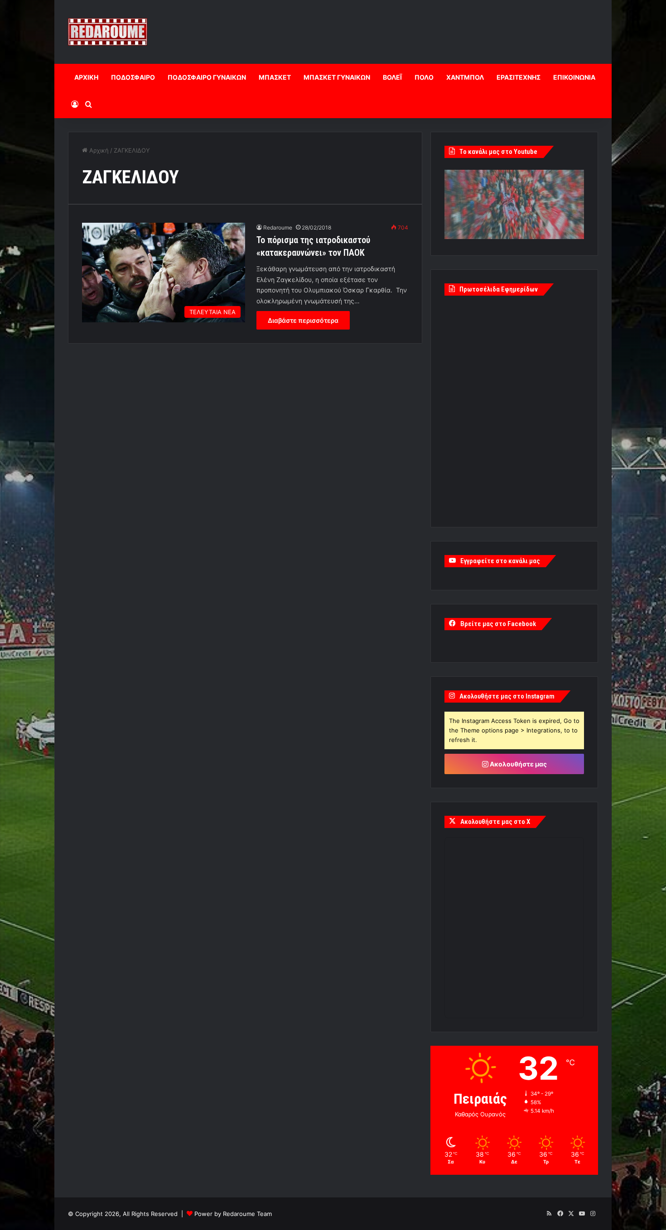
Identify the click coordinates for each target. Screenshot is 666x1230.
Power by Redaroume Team (233, 1213)
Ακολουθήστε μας (517, 764)
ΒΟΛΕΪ (392, 77)
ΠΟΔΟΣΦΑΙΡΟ (133, 77)
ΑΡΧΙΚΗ (86, 77)
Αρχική (98, 150)
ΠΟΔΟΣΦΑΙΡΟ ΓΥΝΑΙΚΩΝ (207, 77)
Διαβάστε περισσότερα (303, 320)
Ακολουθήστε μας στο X (495, 822)
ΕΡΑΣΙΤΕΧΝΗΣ (519, 77)
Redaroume (277, 227)
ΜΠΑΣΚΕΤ (275, 77)
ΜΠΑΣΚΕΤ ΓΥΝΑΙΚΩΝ (337, 77)
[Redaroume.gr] (107, 32)
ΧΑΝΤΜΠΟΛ (465, 77)
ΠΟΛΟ (424, 77)
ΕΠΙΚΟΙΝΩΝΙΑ (574, 77)
